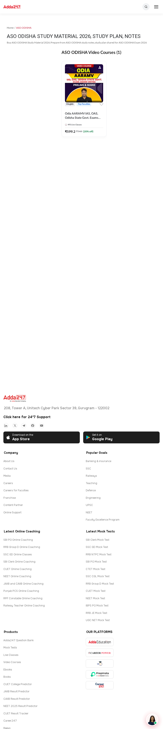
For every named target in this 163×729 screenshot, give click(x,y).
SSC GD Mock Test (97, 547)
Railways (91, 476)
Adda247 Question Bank (18, 640)
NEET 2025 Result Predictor (20, 706)
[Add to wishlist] (101, 104)
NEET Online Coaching (17, 576)
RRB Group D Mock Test (100, 583)
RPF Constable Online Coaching (22, 598)
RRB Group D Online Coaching (21, 547)
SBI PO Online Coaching (18, 540)
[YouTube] (41, 425)
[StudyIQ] (100, 663)
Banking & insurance (98, 461)
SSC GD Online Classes (17, 554)
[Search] (146, 6)
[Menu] (156, 6)
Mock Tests (10, 647)
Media (7, 476)
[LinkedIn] (5, 425)
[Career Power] (100, 653)
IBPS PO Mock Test (97, 605)
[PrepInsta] (100, 674)
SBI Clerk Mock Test (97, 540)
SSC (88, 468)
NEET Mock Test (95, 598)
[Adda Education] (100, 642)
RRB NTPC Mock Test (98, 554)
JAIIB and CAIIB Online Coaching (23, 583)
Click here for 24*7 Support (27, 417)
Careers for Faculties (16, 490)
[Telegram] (23, 425)
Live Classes (10, 655)
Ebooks (7, 669)
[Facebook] (32, 425)
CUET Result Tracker (15, 713)
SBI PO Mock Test (96, 561)
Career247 (10, 720)
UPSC (89, 505)
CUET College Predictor (17, 684)
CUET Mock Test (95, 591)
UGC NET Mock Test (98, 620)
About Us (8, 461)
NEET (89, 512)
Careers (8, 483)
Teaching (91, 483)
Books (7, 677)
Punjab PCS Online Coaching (21, 591)
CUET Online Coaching (17, 569)
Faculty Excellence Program (102, 519)
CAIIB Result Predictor (16, 699)
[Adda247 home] (12, 7)
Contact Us (10, 468)
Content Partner (13, 505)
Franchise (9, 498)
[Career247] (100, 685)
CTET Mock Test (95, 569)
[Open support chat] (152, 720)
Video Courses (12, 662)
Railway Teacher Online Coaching (24, 605)
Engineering (93, 498)
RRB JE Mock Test (96, 613)
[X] (14, 425)
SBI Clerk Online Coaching (19, 561)
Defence (91, 490)
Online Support (12, 512)
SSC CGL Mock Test (98, 576)
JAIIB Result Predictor (16, 691)
